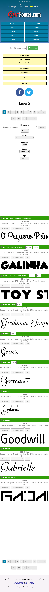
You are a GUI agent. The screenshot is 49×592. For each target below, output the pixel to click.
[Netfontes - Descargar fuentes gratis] (24, 14)
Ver (28, 228)
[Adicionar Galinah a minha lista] (1, 391)
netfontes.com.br (29, 583)
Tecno (13, 28)
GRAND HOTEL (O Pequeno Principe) (17, 218)
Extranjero (36, 23)
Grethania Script (9, 305)
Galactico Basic (9, 477)
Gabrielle (6, 449)
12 (19, 118)
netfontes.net (29, 582)
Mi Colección (24, 68)
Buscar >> (33, 48)
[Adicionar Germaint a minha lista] (1, 362)
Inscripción (27, 4)
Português (13, 7)
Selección (24, 72)
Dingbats (36, 36)
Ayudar (24, 83)
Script (13, 36)
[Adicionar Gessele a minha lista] (1, 334)
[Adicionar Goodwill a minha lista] (1, 420)
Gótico (13, 32)
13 (24, 118)
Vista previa (24, 125)
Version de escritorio (24, 1)
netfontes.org (18, 583)
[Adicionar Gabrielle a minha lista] (1, 449)
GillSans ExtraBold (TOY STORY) (15, 276)
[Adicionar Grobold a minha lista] (1, 247)
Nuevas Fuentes (25, 63)
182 (34, 118)
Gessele (6, 334)
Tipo (24, 156)
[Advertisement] (24, 188)
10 (44, 112)
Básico (36, 32)
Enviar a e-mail (18, 228)
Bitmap (36, 28)
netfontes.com (19, 582)
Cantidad (24, 142)
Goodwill (6, 420)
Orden (24, 135)
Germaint (6, 362)
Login (20, 4)
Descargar (5, 228)
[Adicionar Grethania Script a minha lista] (1, 305)
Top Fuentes (24, 56)
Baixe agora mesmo (34, 587)
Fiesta (13, 40)
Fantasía (13, 23)
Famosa (36, 40)
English (25, 7)
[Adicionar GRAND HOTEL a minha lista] (1, 218)
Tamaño (24, 149)
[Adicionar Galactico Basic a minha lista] (1, 477)
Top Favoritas (25, 59)
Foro (24, 78)
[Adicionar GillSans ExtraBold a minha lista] (1, 276)
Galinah (6, 391)
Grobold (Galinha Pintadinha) (13, 247)
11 (14, 118)
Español (36, 7)
